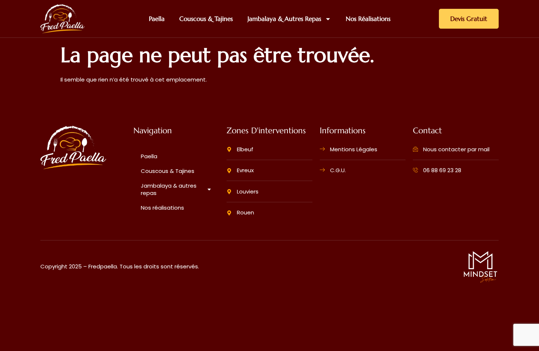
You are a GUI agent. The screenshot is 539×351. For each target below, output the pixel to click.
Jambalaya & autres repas (284, 19)
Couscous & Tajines (206, 19)
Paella (157, 19)
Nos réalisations (368, 19)
